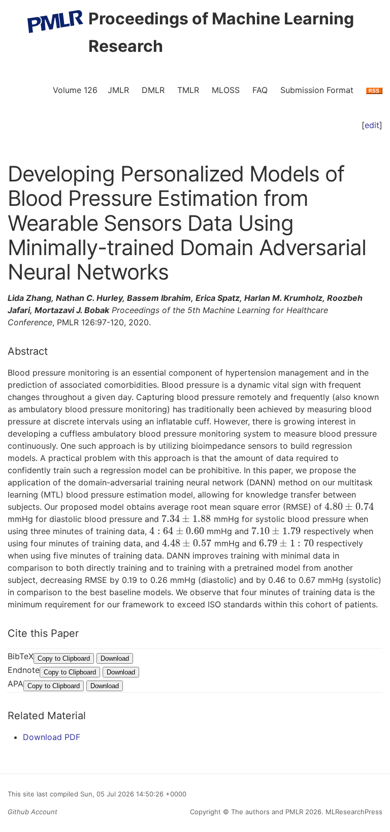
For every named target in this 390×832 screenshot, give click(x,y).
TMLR (188, 90)
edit (372, 125)
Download (115, 658)
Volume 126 (75, 90)
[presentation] (349, 507)
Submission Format (316, 90)
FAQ (260, 90)
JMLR (118, 90)
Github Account (32, 812)
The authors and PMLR (267, 812)
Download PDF (51, 737)
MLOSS (226, 90)
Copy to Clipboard (64, 658)
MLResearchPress (352, 812)
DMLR (153, 90)
